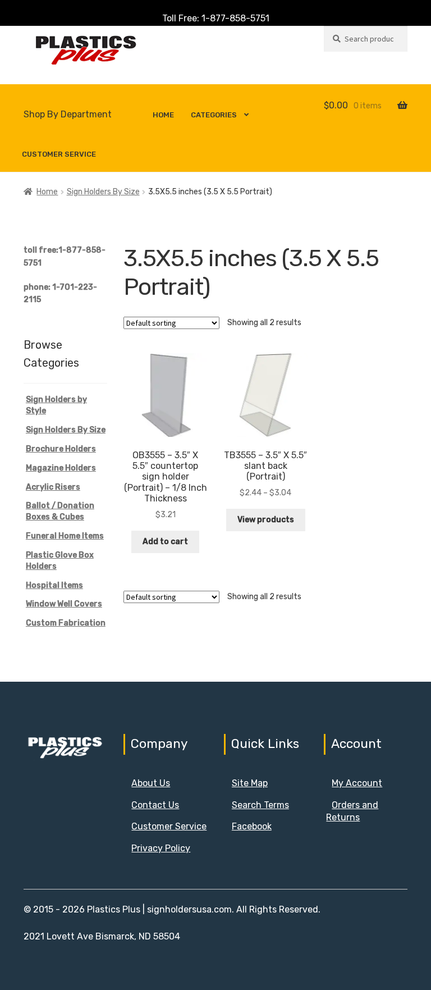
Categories (214, 115)
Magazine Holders (61, 468)
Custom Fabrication (66, 623)
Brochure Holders (61, 449)
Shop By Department (68, 114)
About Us (150, 783)
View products (265, 519)
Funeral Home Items (65, 536)
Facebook (252, 826)
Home (163, 115)
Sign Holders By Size (103, 192)
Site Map (250, 783)
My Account (357, 783)
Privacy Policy (160, 848)
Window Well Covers (64, 604)
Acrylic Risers (53, 487)
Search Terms (260, 805)
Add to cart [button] (165, 541)
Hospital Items (54, 585)
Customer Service (59, 154)
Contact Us (155, 805)
